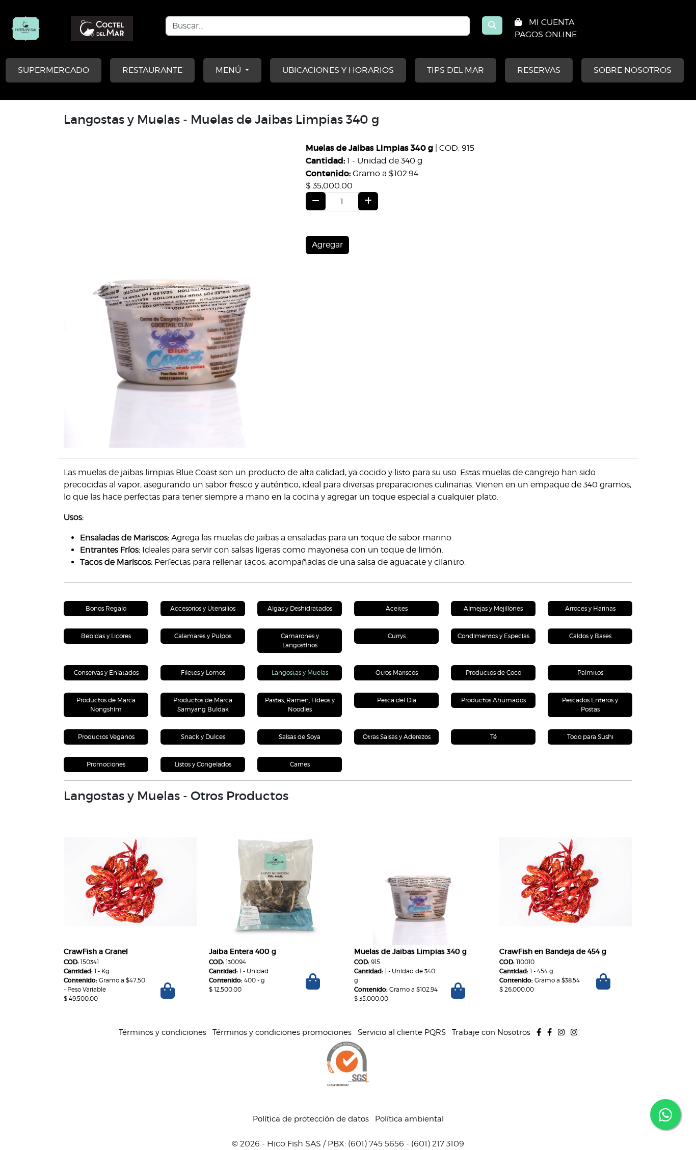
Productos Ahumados (493, 700)
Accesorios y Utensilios (202, 608)
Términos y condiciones (162, 1032)
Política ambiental (409, 1119)
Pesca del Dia (396, 700)
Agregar (327, 245)
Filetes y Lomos (203, 672)
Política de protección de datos (311, 1119)
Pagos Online (546, 34)
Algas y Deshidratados (299, 608)
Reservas (538, 70)
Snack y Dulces (203, 737)
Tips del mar (455, 70)
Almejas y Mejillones (493, 608)
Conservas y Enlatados (106, 672)
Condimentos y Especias (493, 636)
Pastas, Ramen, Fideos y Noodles (300, 704)
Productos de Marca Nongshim (106, 704)
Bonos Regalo (106, 608)
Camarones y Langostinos (300, 640)
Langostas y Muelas (300, 672)
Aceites (397, 608)
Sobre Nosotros (633, 70)
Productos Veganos (106, 737)
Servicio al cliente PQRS (402, 1032)
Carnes (300, 764)
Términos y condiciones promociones (282, 1032)
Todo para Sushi (590, 737)
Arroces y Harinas (590, 608)
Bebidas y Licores (106, 636)
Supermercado (53, 70)
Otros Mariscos (397, 672)
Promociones (106, 764)
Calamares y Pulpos (202, 636)
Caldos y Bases (590, 636)
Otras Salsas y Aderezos (397, 737)
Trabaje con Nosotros (491, 1032)
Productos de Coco (493, 672)
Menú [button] (229, 70)
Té (493, 737)
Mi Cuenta (551, 22)
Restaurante (152, 70)
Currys (397, 636)
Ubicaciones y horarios (338, 70)
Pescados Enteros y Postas (590, 704)
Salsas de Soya (299, 737)
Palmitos (590, 672)
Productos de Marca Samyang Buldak (202, 704)
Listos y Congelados (203, 764)
